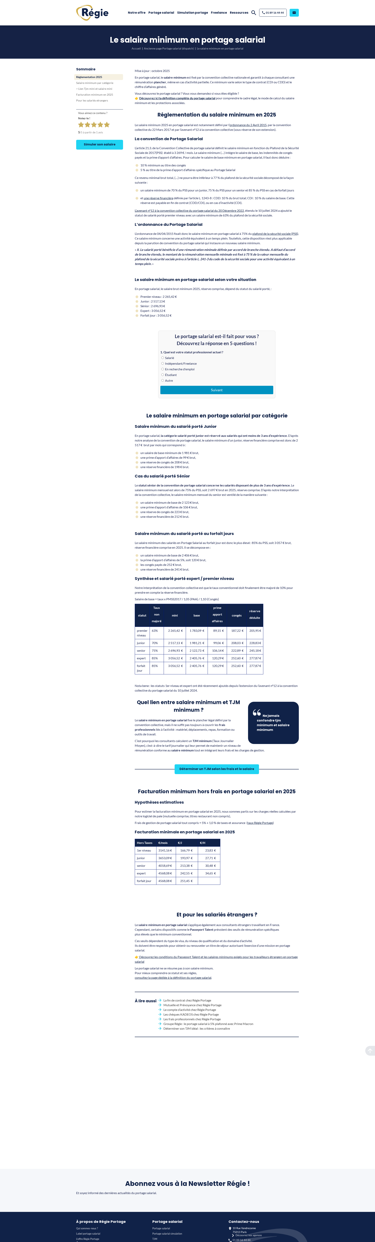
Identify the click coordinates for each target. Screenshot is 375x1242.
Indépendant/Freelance (180, 363)
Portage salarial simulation (167, 1233)
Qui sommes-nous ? (87, 1228)
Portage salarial (161, 13)
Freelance (219, 13)
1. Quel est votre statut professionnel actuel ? (191, 352)
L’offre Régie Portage (87, 1238)
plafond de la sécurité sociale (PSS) (275, 233)
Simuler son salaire (99, 144)
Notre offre (137, 13)
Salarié (169, 358)
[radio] (81, 125)
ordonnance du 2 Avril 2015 (248, 125)
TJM (154, 1238)
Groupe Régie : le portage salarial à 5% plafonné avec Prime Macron (208, 1024)
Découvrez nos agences (249, 1235)
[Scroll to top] (370, 1051)
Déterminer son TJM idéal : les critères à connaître (196, 1028)
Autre (168, 380)
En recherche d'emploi (179, 369)
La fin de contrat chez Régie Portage (187, 1000)
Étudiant (170, 375)
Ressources (239, 13)
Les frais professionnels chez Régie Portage (192, 1019)
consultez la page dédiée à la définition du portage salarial (173, 977)
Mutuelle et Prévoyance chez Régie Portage (192, 1005)
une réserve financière (158, 198)
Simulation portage (192, 13)
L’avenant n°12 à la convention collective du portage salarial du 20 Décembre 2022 (189, 210)
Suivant (217, 390)
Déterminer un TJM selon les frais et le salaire (216, 769)
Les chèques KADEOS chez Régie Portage (191, 1014)
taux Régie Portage (260, 823)
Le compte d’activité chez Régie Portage (189, 1009)
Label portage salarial (88, 1233)
